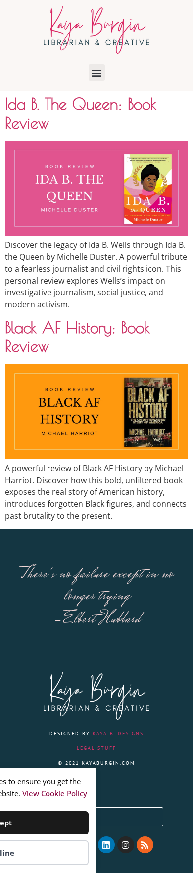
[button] (97, 72)
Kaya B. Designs (118, 733)
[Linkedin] (106, 844)
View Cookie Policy (54, 793)
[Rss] (145, 844)
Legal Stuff (96, 748)
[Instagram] (125, 844)
